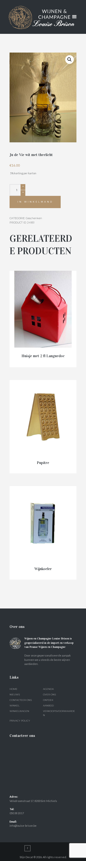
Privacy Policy (20, 720)
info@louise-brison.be (23, 825)
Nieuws (15, 694)
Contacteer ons (21, 700)
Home (13, 689)
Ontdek (48, 700)
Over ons (49, 694)
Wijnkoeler (43, 568)
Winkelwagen (19, 711)
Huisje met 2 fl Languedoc (43, 356)
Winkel (15, 705)
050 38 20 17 (17, 813)
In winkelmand (35, 201)
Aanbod (48, 705)
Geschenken (34, 218)
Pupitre (43, 462)
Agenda (48, 689)
